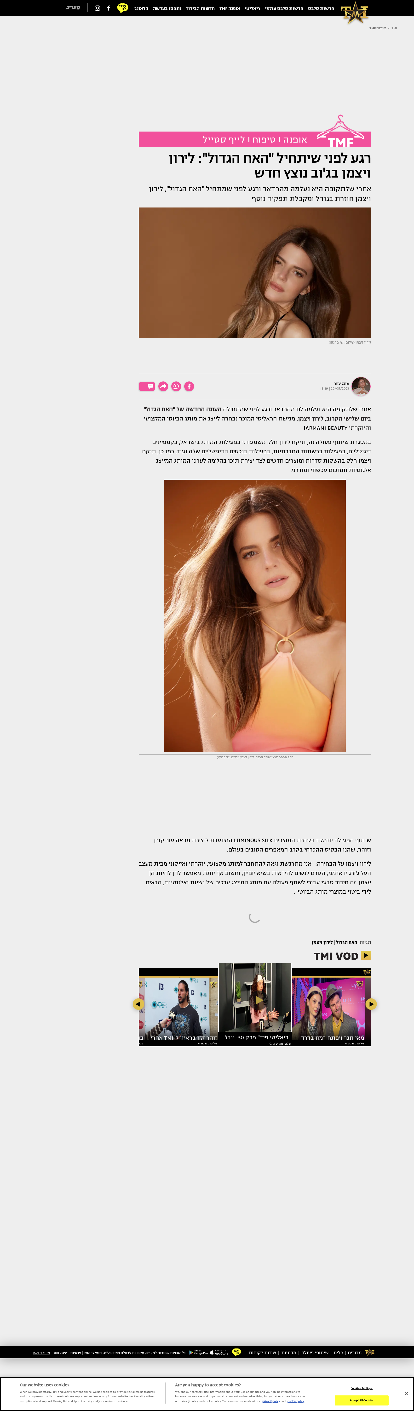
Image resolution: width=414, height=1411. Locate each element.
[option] (255, 999)
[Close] (406, 1393)
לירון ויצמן (322, 942)
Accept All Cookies (362, 1400)
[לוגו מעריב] (72, 8)
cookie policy (296, 1401)
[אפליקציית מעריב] (219, 1352)
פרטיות (75, 1353)
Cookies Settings (362, 1388)
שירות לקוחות (262, 1352)
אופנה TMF (377, 28)
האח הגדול (346, 942)
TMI (394, 28)
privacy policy (271, 1401)
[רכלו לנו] (122, 8)
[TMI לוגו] (352, 8)
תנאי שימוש (93, 1353)
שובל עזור (341, 384)
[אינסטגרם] (97, 8)
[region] (207, 1394)
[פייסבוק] (108, 8)
